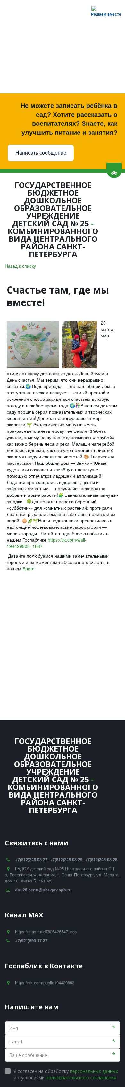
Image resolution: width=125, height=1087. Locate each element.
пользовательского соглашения (81, 1078)
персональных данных (94, 1071)
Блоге (29, 568)
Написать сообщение (40, 153)
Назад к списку (20, 265)
